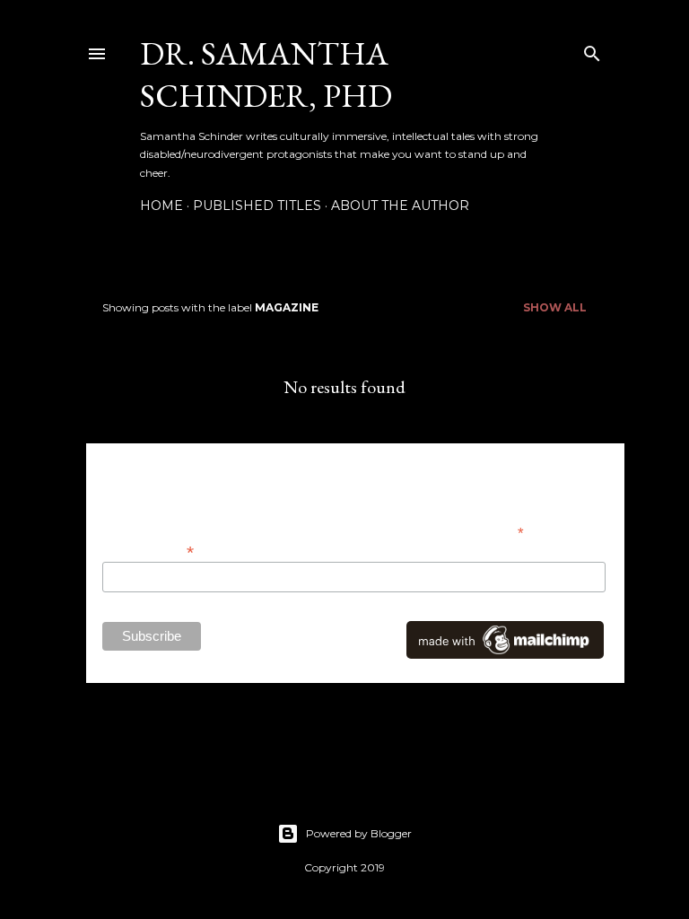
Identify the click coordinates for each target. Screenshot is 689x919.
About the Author (400, 205)
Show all (555, 307)
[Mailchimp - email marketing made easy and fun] (505, 654)
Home (161, 205)
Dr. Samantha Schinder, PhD (266, 74)
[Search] (592, 49)
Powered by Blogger (359, 833)
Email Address (148, 550)
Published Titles (257, 205)
